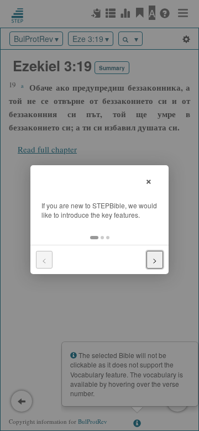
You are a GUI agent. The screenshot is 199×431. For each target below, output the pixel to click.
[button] (94, 237)
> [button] (155, 259)
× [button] (148, 180)
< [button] (44, 259)
